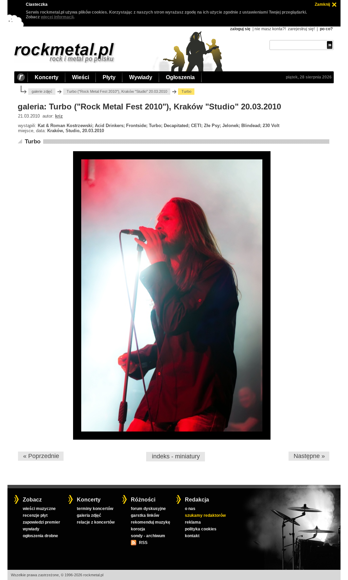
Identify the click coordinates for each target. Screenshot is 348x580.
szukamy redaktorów (205, 515)
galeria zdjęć (89, 515)
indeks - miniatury (176, 456)
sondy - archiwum (148, 535)
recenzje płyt (35, 515)
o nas (190, 508)
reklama (193, 522)
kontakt (192, 535)
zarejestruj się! (301, 29)
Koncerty (46, 77)
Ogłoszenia (180, 77)
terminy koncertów (95, 508)
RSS (143, 542)
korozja (138, 529)
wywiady (31, 529)
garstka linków (145, 515)
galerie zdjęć (42, 91)
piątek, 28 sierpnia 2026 (309, 77)
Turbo (32, 141)
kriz (59, 116)
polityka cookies (200, 529)
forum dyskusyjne (148, 508)
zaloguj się (240, 29)
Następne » (309, 456)
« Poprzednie (41, 456)
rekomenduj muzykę (150, 522)
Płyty (109, 77)
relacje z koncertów (96, 522)
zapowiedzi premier (41, 522)
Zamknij (322, 4)
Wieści (80, 77)
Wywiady (140, 77)
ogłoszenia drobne (40, 535)
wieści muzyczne (39, 508)
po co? (326, 29)
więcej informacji (57, 17)
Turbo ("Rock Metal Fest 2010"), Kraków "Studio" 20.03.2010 (117, 91)
